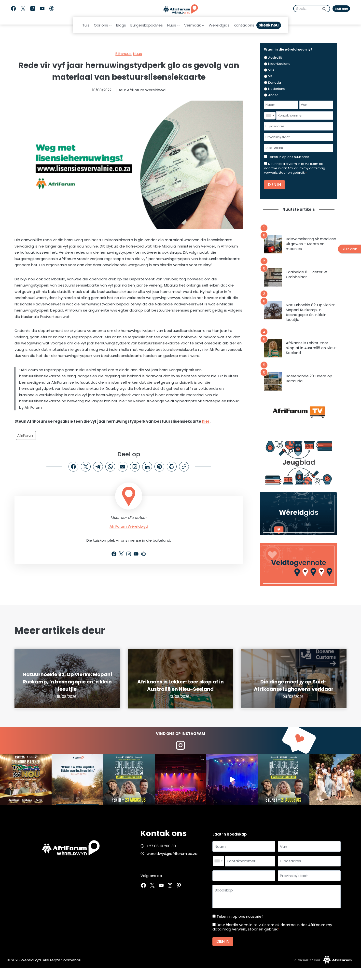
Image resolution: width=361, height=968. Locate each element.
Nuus (137, 53)
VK (270, 76)
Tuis (85, 25)
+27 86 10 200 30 (161, 846)
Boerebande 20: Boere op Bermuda (309, 378)
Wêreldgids (219, 25)
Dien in (274, 184)
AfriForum (25, 435)
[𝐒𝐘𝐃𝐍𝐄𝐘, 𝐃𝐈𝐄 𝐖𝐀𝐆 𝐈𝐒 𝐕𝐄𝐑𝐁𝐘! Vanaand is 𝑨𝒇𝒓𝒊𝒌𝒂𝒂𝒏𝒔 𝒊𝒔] (283, 779)
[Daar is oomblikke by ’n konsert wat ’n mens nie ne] (232, 779)
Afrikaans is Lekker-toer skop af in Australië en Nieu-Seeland (311, 347)
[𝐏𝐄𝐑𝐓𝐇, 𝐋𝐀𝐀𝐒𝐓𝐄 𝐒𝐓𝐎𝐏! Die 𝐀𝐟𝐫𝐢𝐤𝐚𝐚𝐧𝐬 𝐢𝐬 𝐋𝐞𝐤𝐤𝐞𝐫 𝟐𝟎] (129, 779)
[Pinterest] (51, 8)
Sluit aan (341, 9)
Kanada (274, 82)
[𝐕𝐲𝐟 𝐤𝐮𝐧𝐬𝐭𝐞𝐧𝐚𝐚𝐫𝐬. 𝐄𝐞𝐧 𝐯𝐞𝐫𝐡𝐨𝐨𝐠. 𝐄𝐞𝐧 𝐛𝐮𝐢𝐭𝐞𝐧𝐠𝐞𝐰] (26, 779)
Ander (273, 95)
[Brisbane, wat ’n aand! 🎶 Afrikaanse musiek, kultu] (180, 779)
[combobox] (270, 115)
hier (205, 421)
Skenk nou (269, 25)
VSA (271, 70)
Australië (275, 57)
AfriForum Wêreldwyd (129, 526)
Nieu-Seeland (279, 63)
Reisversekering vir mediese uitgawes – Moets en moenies (311, 243)
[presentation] (273, 244)
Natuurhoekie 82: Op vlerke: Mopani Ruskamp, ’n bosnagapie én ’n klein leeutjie (310, 312)
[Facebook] (13, 8)
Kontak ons (244, 25)
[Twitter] (23, 8)
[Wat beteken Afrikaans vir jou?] (77, 779)
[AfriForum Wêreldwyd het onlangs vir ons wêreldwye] (335, 779)
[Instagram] (32, 8)
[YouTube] (42, 8)
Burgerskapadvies (146, 25)
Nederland (276, 88)
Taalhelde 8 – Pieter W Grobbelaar (306, 274)
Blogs (121, 25)
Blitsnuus (123, 53)
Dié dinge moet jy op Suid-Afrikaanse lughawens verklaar (293, 685)
